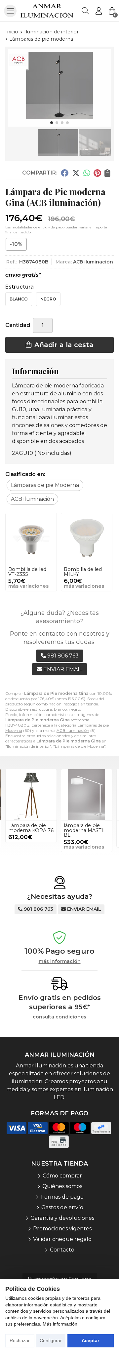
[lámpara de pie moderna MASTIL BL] (86, 794)
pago (60, 227)
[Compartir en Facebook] (64, 173)
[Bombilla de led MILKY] (86, 538)
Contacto (62, 1250)
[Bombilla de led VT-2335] (31, 538)
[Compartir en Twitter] (76, 173)
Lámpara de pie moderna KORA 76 (31, 827)
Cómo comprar (62, 1176)
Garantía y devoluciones (62, 1218)
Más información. (61, 1324)
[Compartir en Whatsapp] (86, 173)
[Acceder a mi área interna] (98, 11)
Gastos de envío (62, 1207)
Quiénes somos (62, 1186)
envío (42, 227)
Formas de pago (62, 1197)
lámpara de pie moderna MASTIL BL (85, 830)
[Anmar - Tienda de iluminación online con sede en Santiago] (46, 11)
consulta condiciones (59, 1017)
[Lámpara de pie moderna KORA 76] (31, 794)
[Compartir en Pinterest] (97, 173)
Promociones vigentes (62, 1228)
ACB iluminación (73, 730)
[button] (51, 122)
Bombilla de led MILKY (83, 571)
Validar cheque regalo (62, 1239)
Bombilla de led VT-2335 (27, 571)
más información (60, 961)
